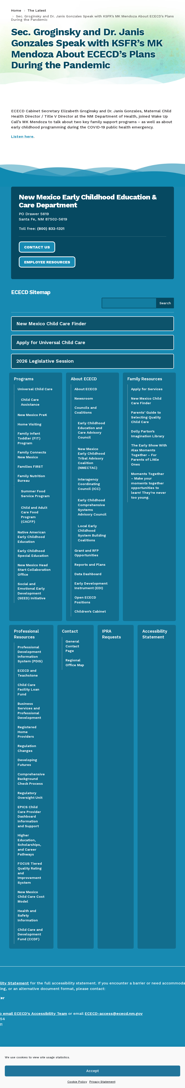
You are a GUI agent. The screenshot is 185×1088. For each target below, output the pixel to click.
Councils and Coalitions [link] (85, 410)
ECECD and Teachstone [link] (28, 673)
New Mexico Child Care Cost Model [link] (31, 896)
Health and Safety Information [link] (28, 915)
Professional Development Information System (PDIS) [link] (30, 654)
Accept (92, 1071)
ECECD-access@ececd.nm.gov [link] (114, 1013)
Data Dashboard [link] (87, 574)
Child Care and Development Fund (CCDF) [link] (30, 934)
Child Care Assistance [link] (30, 402)
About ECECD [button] (84, 378)
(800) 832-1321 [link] (51, 228)
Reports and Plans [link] (90, 564)
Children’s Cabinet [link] (90, 611)
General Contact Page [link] (72, 646)
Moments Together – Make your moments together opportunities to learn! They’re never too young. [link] (148, 485)
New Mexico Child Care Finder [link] (146, 400)
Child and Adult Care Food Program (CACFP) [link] (34, 515)
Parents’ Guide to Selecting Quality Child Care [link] (146, 417)
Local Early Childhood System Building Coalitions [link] (92, 533)
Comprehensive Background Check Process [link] (31, 778)
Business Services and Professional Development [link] (31, 711)
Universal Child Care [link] (35, 389)
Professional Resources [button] (26, 634)
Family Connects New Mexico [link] (32, 454)
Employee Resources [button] (47, 262)
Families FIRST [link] (30, 466)
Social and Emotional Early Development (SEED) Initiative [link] (32, 591)
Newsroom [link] (83, 398)
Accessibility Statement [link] (154, 634)
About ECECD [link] (85, 389)
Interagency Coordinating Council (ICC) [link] (89, 484)
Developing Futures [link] (27, 762)
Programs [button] (23, 378)
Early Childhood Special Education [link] (33, 553)
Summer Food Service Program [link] (35, 493)
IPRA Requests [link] (111, 634)
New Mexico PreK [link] (32, 415)
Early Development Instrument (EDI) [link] (90, 585)
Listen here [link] (22, 136)
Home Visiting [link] (29, 424)
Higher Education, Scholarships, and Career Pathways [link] (29, 844)
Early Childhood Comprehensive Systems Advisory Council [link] (92, 507)
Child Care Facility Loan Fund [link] (28, 689)
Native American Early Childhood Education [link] (32, 537)
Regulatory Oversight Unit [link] (30, 795)
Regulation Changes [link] (27, 748)
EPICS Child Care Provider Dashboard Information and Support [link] (29, 816)
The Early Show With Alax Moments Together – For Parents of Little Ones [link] (149, 454)
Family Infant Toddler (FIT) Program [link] (29, 438)
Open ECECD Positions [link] (85, 599)
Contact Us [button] (37, 247)
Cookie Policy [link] (77, 1081)
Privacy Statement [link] (102, 1081)
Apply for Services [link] (147, 389)
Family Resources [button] (144, 378)
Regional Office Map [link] (75, 662)
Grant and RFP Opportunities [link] (86, 553)
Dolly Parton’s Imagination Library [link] (147, 433)
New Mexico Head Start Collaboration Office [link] (34, 569)
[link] (17, 10)
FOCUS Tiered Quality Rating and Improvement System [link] (30, 873)
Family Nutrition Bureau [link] (31, 478)
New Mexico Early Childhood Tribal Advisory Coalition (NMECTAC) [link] (91, 458)
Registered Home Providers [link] (27, 731)
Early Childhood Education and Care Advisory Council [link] (91, 430)
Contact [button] (70, 631)
